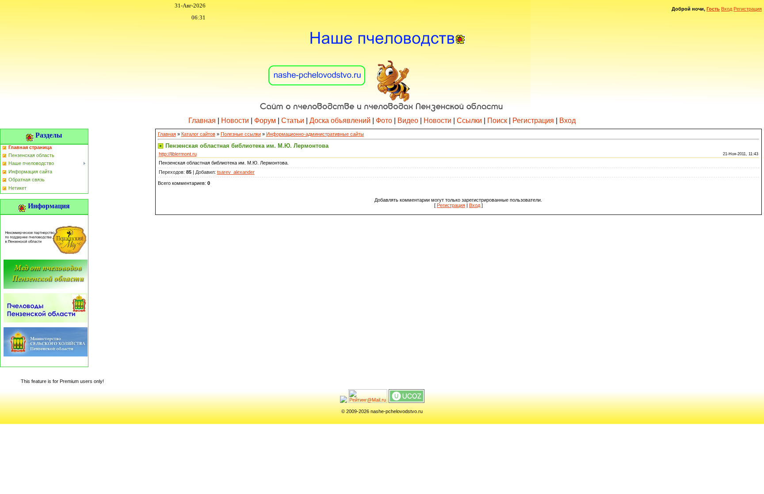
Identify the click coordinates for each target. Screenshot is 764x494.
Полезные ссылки (241, 134)
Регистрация (747, 8)
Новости (235, 120)
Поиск (497, 120)
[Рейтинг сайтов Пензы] (343, 401)
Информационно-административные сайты (315, 134)
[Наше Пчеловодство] (382, 66)
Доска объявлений (340, 120)
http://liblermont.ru (178, 154)
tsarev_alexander (236, 172)
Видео (407, 120)
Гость (713, 8)
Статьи (292, 120)
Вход (726, 8)
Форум (265, 120)
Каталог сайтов (198, 134)
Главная (202, 120)
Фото (384, 120)
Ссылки (469, 120)
